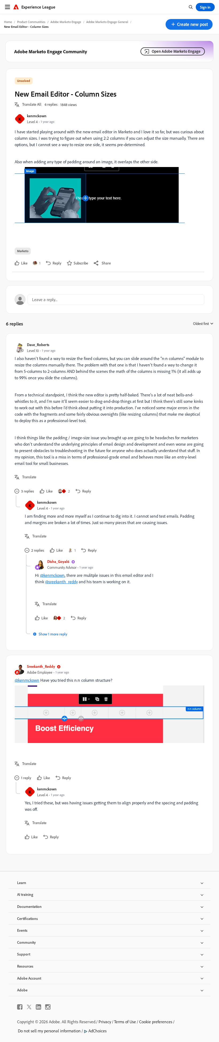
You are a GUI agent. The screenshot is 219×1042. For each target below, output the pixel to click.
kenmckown (36, 115)
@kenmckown (52, 575)
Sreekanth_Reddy (41, 666)
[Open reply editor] (109, 299)
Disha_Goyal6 (58, 561)
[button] (189, 24)
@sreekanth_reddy (61, 581)
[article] (108, 418)
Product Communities (31, 22)
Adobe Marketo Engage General (107, 22)
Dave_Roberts (38, 344)
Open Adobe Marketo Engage (176, 51)
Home (8, 22)
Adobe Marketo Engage (65, 22)
